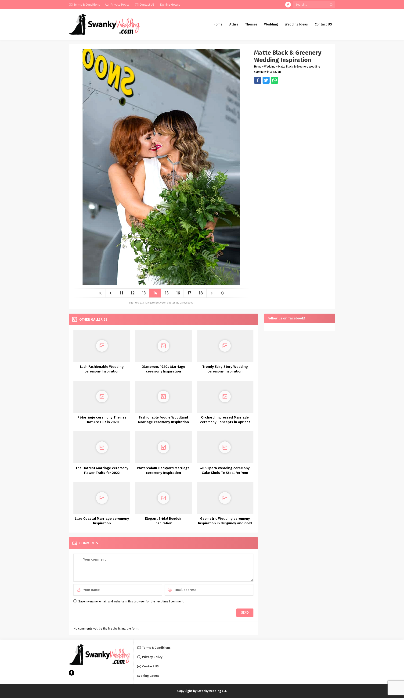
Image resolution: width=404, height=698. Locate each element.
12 (132, 293)
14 (155, 293)
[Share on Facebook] (257, 80)
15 (167, 293)
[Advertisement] (292, 116)
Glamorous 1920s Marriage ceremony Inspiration (163, 369)
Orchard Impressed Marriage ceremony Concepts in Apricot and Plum (225, 422)
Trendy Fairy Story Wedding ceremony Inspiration (225, 369)
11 (121, 293)
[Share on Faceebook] (266, 80)
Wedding (269, 66)
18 (200, 293)
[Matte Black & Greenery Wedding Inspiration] (161, 283)
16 (178, 293)
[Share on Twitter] (274, 80)
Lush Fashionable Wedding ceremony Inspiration (102, 369)
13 (144, 293)
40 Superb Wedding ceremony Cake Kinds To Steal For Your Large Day (225, 473)
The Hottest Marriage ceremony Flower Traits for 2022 (101, 470)
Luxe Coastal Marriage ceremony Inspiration (102, 520)
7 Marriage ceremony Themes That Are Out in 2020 (101, 419)
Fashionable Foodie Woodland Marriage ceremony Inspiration (163, 419)
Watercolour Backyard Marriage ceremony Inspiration (163, 470)
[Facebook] (288, 4)
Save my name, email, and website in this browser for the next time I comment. (131, 601)
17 (189, 293)
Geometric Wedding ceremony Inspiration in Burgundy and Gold (225, 520)
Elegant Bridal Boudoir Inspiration (163, 520)
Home (257, 66)
